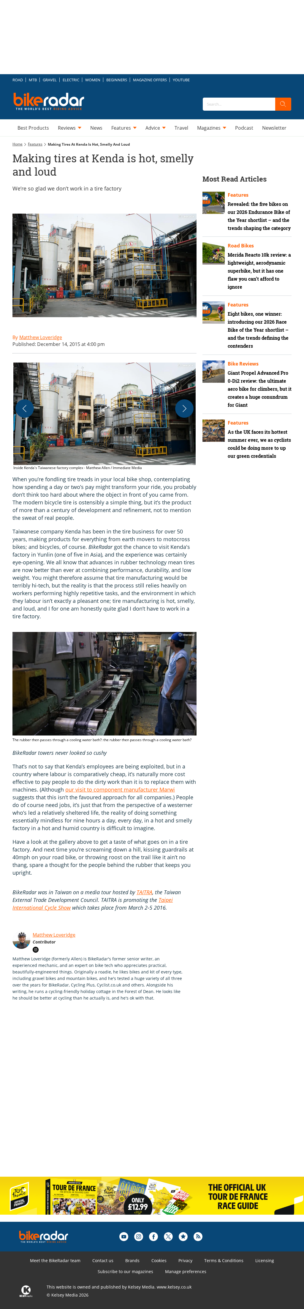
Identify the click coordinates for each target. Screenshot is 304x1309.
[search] (283, 104)
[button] (104, 417)
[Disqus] (110, 1095)
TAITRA (144, 892)
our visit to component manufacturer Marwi (120, 789)
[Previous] (24, 408)
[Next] (184, 408)
